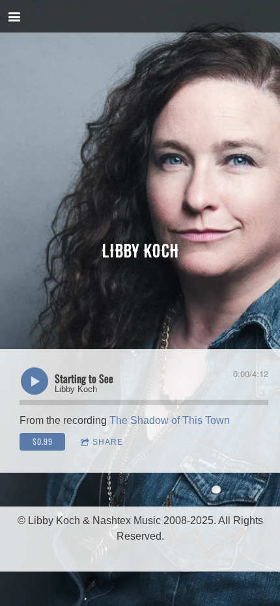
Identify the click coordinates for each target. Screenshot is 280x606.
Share (107, 442)
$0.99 (43, 441)
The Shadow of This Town (169, 420)
